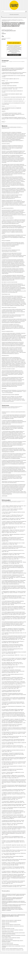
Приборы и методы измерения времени (9, 921)
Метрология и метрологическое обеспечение (10, 944)
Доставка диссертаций (14, 14)
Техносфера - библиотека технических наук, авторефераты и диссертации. (14, 5)
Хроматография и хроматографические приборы (11, 937)
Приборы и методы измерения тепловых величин (11, 924)
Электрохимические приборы (7, 939)
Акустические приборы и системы (8, 928)
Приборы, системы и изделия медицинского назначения (12, 948)
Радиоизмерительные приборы (8, 931)
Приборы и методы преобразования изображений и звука (12, 949)
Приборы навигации (5, 923)
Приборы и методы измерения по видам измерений (11, 920)
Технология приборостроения (7, 943)
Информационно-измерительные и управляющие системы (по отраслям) (14, 17)
